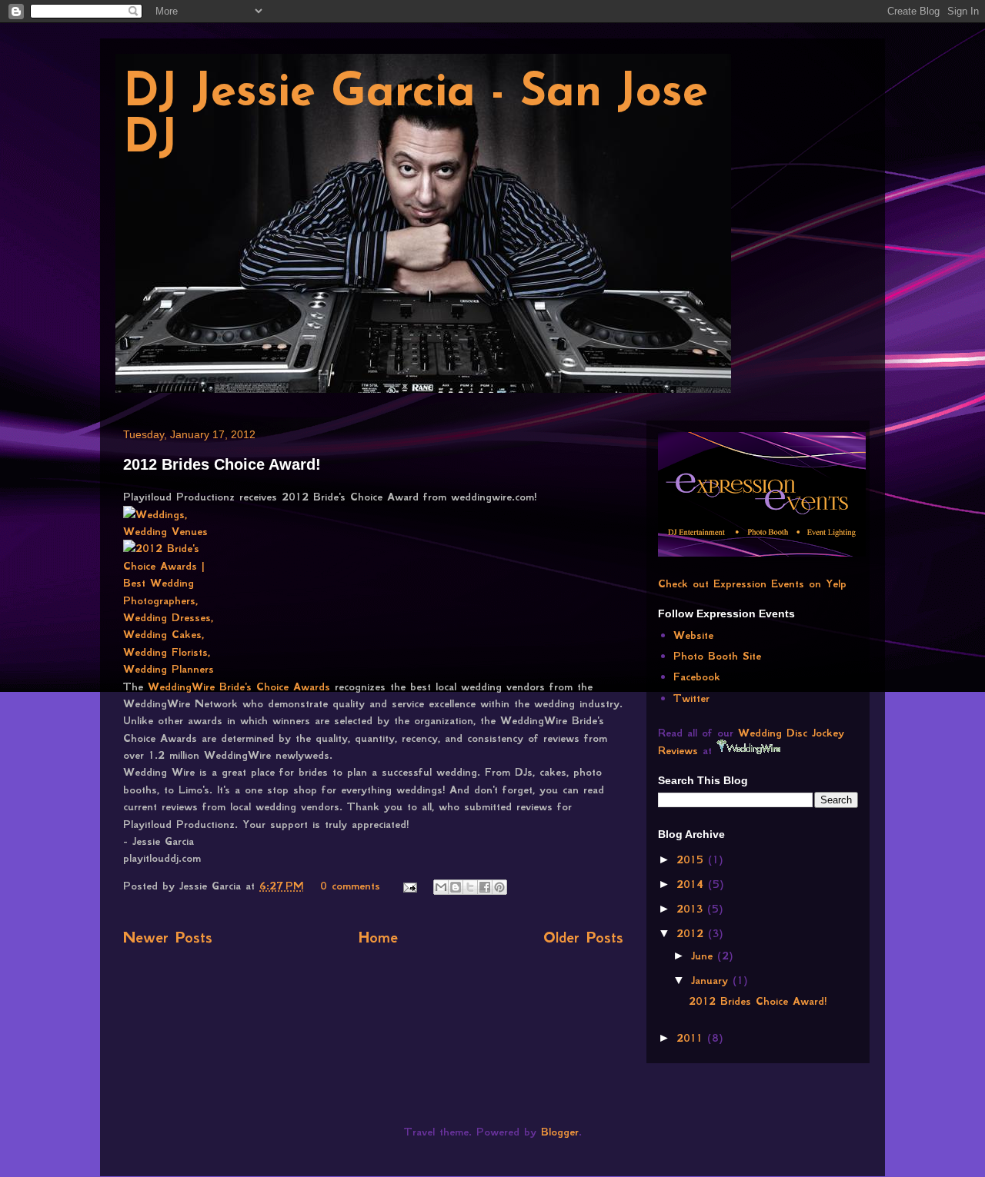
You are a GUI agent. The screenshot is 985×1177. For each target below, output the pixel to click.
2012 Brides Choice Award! (222, 464)
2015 (692, 859)
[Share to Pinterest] (499, 887)
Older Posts (583, 937)
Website (693, 635)
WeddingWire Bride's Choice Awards (241, 686)
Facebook (696, 676)
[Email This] (441, 887)
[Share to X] (470, 887)
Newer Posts (167, 937)
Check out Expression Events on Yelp (752, 583)
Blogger (560, 1132)
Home (378, 937)
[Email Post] (409, 886)
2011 (691, 1038)
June (704, 956)
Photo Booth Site (717, 656)
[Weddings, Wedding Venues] (171, 523)
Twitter (691, 698)
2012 (692, 933)
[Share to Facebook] (484, 887)
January (712, 980)
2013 (691, 909)
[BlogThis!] (455, 887)
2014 (692, 884)
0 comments (350, 886)
